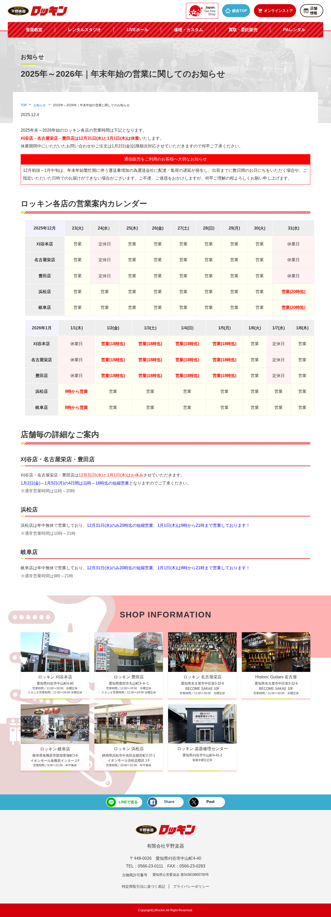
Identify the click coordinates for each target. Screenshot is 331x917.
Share (169, 802)
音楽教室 (34, 29)
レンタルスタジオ (84, 29)
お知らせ (40, 105)
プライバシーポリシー (191, 886)
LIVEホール (137, 29)
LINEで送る (128, 802)
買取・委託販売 (243, 29)
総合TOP (239, 11)
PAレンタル (294, 29)
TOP (24, 105)
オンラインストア (278, 11)
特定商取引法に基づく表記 (143, 886)
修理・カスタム (188, 29)
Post (210, 802)
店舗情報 (313, 10)
